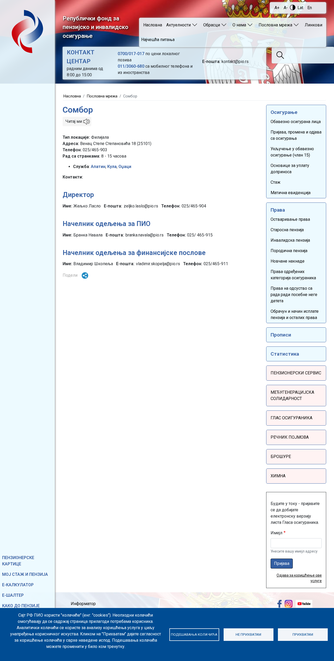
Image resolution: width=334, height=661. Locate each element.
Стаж (276, 182)
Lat (300, 7)
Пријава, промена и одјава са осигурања (296, 135)
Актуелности (178, 24)
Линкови (313, 24)
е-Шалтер (13, 595)
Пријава (281, 563)
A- (286, 7)
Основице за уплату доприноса (290, 168)
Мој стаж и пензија (25, 574)
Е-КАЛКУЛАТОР (18, 584)
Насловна (152, 24)
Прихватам (303, 634)
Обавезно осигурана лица (296, 121)
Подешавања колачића (194, 634)
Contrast (292, 7)
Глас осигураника (291, 417)
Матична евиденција (291, 192)
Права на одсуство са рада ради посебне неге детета (294, 294)
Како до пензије (21, 605)
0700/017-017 (131, 53)
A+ (277, 7)
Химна (278, 475)
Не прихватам (248, 634)
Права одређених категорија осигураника (293, 274)
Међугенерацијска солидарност (292, 395)
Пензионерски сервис (296, 372)
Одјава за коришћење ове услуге (299, 578)
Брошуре (281, 456)
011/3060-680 (131, 66)
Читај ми (73, 121)
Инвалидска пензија (290, 240)
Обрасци (211, 24)
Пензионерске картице (18, 560)
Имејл (276, 532)
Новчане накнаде (288, 261)
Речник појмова (290, 437)
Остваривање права (290, 219)
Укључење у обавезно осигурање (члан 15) (292, 152)
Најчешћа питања (158, 39)
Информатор (83, 603)
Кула (112, 166)
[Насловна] (27, 31)
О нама (239, 24)
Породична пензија (289, 250)
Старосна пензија (287, 229)
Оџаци (124, 166)
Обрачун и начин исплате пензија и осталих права (295, 314)
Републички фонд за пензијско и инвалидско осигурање (95, 27)
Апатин (98, 166)
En (309, 7)
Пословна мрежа (275, 24)
